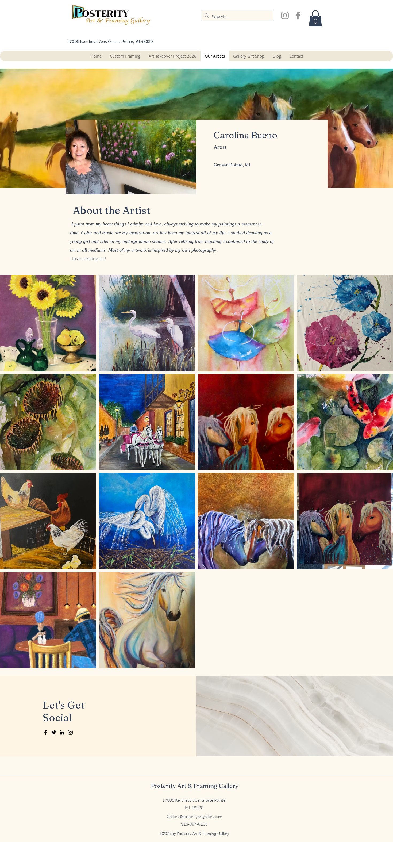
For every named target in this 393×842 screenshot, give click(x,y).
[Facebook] (298, 15)
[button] (315, 18)
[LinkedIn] (62, 732)
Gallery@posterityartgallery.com (194, 816)
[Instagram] (285, 15)
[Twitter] (54, 732)
